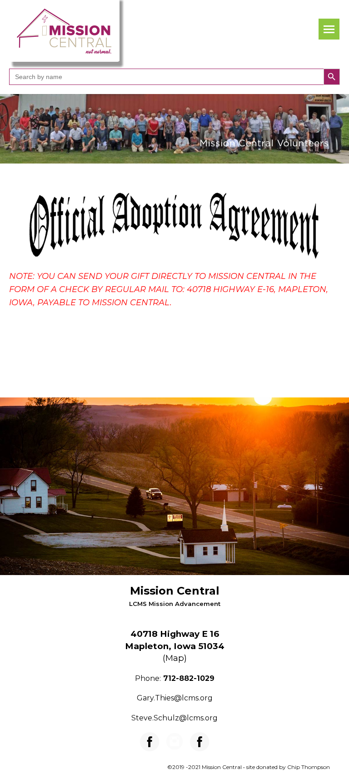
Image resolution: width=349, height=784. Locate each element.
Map (174, 658)
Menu (329, 29)
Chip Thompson (308, 767)
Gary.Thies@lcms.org (175, 698)
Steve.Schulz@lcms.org (174, 718)
